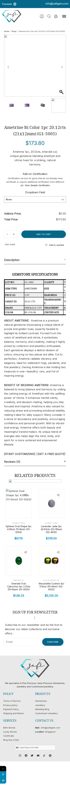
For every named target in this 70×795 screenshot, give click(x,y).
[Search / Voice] (56, 16)
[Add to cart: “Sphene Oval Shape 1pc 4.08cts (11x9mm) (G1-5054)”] (27, 512)
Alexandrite (51, 580)
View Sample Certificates (37, 185)
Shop (14, 31)
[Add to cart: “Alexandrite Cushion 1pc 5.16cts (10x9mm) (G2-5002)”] (59, 569)
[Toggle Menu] (64, 16)
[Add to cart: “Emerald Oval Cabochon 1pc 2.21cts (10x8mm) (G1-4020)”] (27, 569)
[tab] (35, 260)
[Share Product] (25, 494)
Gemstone (18, 523)
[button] (61, 67)
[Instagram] (20, 755)
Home (6, 31)
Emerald (18, 580)
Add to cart (43, 234)
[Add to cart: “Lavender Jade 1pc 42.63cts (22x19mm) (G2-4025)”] (59, 512)
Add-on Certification (35, 174)
